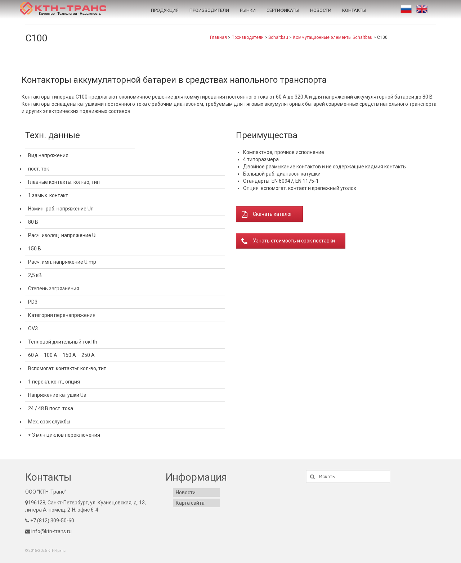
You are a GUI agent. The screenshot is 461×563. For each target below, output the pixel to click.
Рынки (248, 10)
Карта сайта (190, 503)
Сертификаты (283, 10)
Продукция (165, 10)
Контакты (354, 10)
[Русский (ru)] (406, 9)
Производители (209, 10)
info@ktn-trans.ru (51, 531)
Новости (320, 10)
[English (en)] (422, 9)
